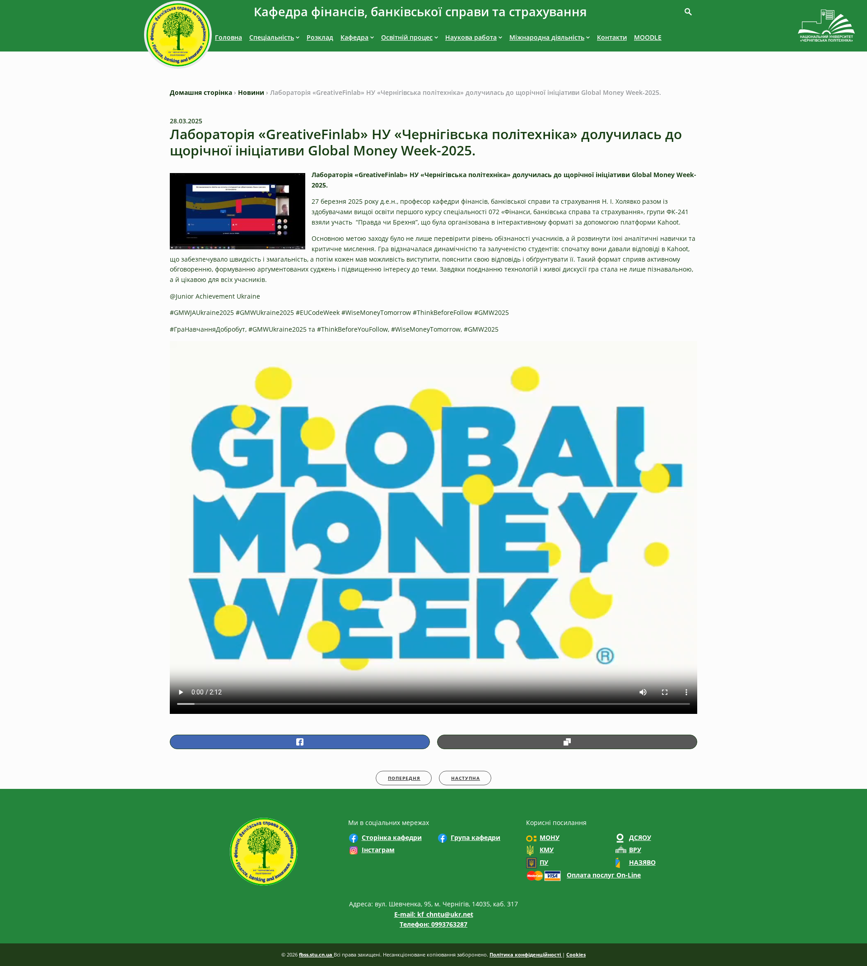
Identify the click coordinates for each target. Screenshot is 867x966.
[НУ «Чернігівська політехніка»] (178, 36)
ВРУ (635, 849)
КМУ (547, 849)
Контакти (612, 37)
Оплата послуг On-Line (604, 875)
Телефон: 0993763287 (433, 924)
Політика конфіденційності (525, 954)
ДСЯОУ (640, 837)
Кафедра (354, 37)
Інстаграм (378, 849)
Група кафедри (475, 837)
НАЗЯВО (642, 862)
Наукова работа (471, 37)
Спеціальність (271, 37)
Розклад (320, 37)
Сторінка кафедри (392, 837)
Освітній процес (407, 37)
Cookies (576, 954)
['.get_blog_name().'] (826, 27)
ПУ (544, 862)
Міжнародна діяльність (546, 37)
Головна (228, 37)
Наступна (465, 778)
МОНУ (549, 837)
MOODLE (648, 37)
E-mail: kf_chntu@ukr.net (433, 914)
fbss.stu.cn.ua (316, 954)
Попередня (404, 778)
